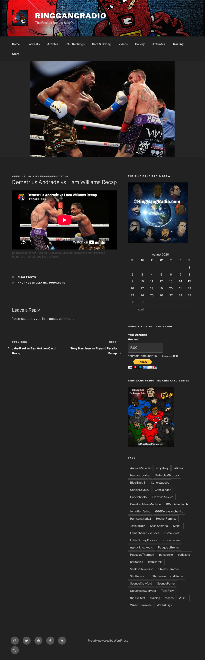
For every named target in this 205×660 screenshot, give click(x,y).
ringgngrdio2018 (54, 176)
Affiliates (158, 44)
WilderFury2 (164, 605)
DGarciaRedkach (177, 504)
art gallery (162, 468)
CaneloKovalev (140, 489)
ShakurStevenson (141, 569)
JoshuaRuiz (137, 525)
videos (169, 598)
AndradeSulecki (140, 468)
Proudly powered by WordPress (108, 640)
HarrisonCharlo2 (140, 518)
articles (178, 468)
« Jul (141, 309)
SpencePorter (166, 583)
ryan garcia (155, 561)
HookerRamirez (166, 518)
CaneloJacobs (160, 482)
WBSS (183, 598)
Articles (52, 44)
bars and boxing (140, 475)
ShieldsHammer (168, 569)
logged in (38, 319)
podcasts (57, 282)
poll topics (136, 561)
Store (15, 53)
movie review (171, 540)
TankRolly (167, 590)
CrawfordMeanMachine (145, 504)
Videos (123, 44)
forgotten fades (140, 511)
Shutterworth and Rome (167, 576)
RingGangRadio (71, 15)
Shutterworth (138, 576)
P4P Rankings (75, 44)
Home (16, 44)
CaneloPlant (163, 489)
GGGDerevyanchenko (169, 511)
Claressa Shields (162, 497)
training (155, 598)
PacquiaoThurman (142, 554)
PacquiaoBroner (168, 547)
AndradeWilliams (32, 282)
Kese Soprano (159, 525)
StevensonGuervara (143, 590)
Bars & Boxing (101, 44)
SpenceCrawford (141, 583)
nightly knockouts (141, 547)
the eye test (137, 598)
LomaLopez (172, 533)
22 (189, 288)
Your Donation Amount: (137, 337)
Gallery (140, 44)
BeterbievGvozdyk (167, 475)
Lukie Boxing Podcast (144, 540)
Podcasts (33, 44)
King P (177, 525)
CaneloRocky (138, 497)
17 (142, 288)
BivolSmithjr (138, 482)
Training (178, 44)
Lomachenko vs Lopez (144, 533)
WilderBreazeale (141, 605)
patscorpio (166, 554)
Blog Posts (27, 277)
